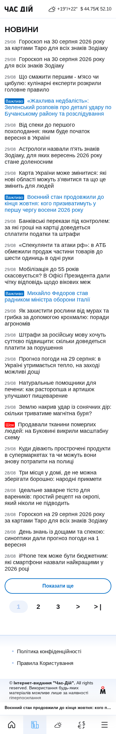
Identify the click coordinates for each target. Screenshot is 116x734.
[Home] (11, 725)
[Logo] (18, 9)
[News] (34, 725)
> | (97, 606)
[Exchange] (81, 725)
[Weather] (58, 725)
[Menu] (104, 725)
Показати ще (58, 585)
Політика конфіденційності (49, 651)
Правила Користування (45, 663)
